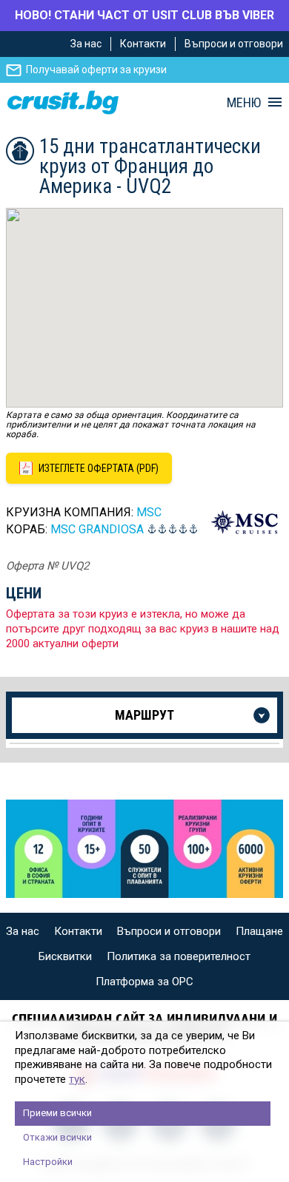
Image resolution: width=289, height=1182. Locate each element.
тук (77, 1079)
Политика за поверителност (178, 956)
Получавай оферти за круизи (96, 69)
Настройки (48, 1161)
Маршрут (144, 715)
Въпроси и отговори (234, 44)
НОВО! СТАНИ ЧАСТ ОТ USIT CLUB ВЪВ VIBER (144, 15)
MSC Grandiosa (97, 529)
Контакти (143, 44)
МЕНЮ (244, 102)
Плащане (259, 931)
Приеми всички (57, 1112)
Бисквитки (65, 956)
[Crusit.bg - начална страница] (63, 102)
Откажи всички (57, 1137)
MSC (149, 512)
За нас (86, 44)
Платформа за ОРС (144, 981)
